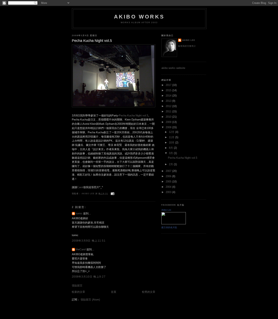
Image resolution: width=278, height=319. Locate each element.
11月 (172, 137)
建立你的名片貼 (169, 227)
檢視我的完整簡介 (187, 46)
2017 (169, 85)
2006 (169, 176)
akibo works (139, 17)
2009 (169, 122)
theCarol (81, 249)
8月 (171, 147)
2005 (169, 181)
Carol (80, 187)
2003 (169, 192)
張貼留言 (77, 285)
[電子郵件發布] (112, 193)
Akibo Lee (188, 40)
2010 (169, 116)
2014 (169, 95)
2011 (169, 111)
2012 (169, 106)
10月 (172, 142)
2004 (169, 186)
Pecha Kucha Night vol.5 (133, 115)
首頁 (113, 291)
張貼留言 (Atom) (90, 299)
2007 (169, 171)
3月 (171, 153)
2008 (169, 127)
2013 (169, 100)
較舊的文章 (148, 291)
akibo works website (173, 67)
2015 (169, 90)
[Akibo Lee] (173, 223)
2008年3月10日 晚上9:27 (88, 276)
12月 (172, 131)
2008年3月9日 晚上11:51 (88, 240)
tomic (79, 213)
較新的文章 (78, 291)
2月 (171, 164)
